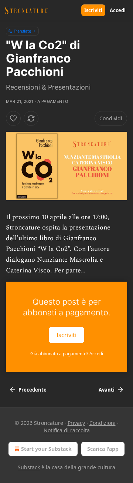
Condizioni (102, 422)
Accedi (118, 10)
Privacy (76, 422)
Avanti (107, 389)
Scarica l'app (103, 448)
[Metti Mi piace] (13, 118)
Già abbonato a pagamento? (66, 353)
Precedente (32, 389)
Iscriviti (93, 10)
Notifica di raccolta (67, 430)
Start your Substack (46, 448)
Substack (29, 467)
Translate (22, 31)
